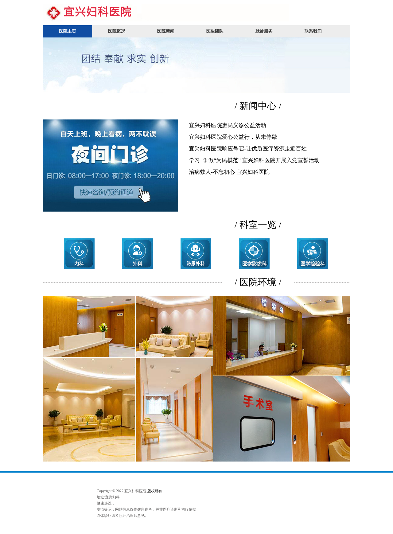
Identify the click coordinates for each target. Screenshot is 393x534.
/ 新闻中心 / (258, 106)
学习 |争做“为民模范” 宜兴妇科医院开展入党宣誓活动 (254, 160)
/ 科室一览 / (258, 225)
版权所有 (154, 491)
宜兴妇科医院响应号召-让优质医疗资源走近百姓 (248, 149)
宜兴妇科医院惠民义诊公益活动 (227, 125)
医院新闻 (165, 31)
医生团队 (215, 31)
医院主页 (67, 31)
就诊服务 (264, 31)
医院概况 (116, 31)
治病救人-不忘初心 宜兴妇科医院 (229, 172)
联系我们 (313, 31)
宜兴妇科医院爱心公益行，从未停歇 (233, 137)
